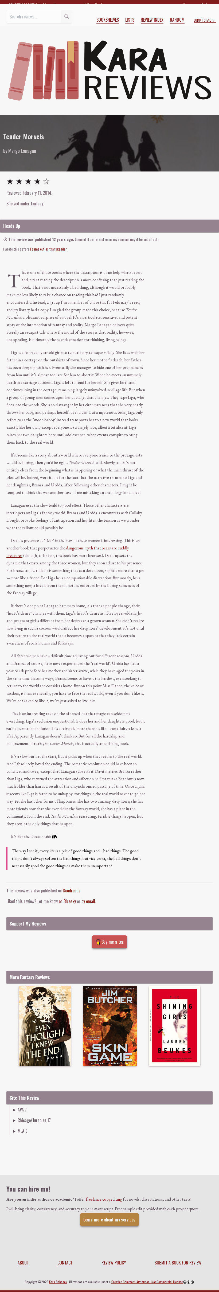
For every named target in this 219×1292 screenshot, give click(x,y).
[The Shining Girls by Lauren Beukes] (174, 1026)
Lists (129, 20)
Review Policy (113, 1262)
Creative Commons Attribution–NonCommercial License (147, 1281)
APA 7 (22, 1109)
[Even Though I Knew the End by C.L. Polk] (45, 1026)
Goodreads (71, 890)
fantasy (37, 203)
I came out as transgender (48, 249)
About (23, 1262)
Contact (65, 1262)
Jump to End (203, 20)
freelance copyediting (104, 1199)
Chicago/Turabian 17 (34, 1120)
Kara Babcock (58, 1281)
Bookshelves (107, 20)
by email (88, 901)
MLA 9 (23, 1131)
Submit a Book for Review (178, 1262)
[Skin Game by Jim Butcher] (109, 1026)
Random (177, 20)
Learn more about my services (109, 1219)
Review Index (152, 20)
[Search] (66, 16)
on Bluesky (67, 901)
